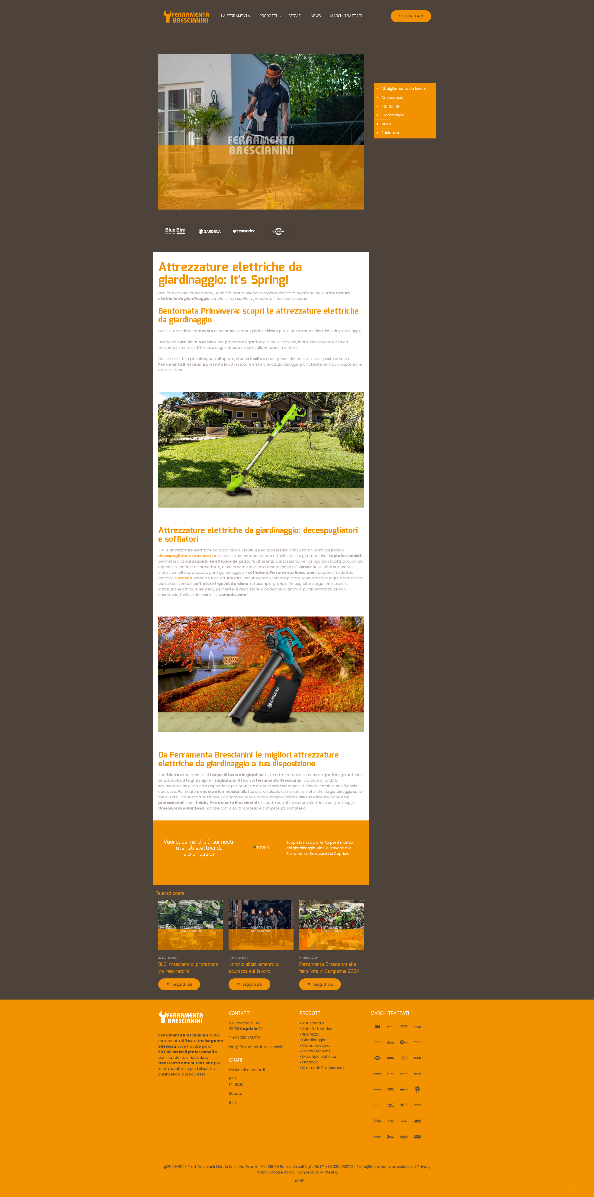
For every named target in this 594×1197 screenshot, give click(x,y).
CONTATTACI (411, 16)
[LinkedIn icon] (297, 1180)
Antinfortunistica (317, 1028)
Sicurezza (310, 1034)
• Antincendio (312, 1023)
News (386, 124)
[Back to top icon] (575, 1189)
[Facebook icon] (292, 1180)
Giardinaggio (392, 115)
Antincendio (392, 97)
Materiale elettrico (318, 1056)
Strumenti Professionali (322, 1067)
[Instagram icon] (302, 1180)
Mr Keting (329, 1172)
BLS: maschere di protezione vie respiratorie (188, 968)
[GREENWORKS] (243, 231)
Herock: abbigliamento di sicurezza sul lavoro (254, 968)
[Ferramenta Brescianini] (186, 16)
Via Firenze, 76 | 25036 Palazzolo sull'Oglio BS (279, 1166)
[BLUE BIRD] (175, 231)
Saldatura (390, 132)
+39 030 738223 (246, 1037)
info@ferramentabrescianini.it (256, 1046)
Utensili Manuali (315, 1051)
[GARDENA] (209, 231)
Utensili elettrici (315, 1045)
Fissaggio (310, 1062)
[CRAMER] (278, 231)
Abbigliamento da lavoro (403, 88)
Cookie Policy (282, 1172)
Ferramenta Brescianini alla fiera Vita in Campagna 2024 (329, 968)
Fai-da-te (390, 106)
